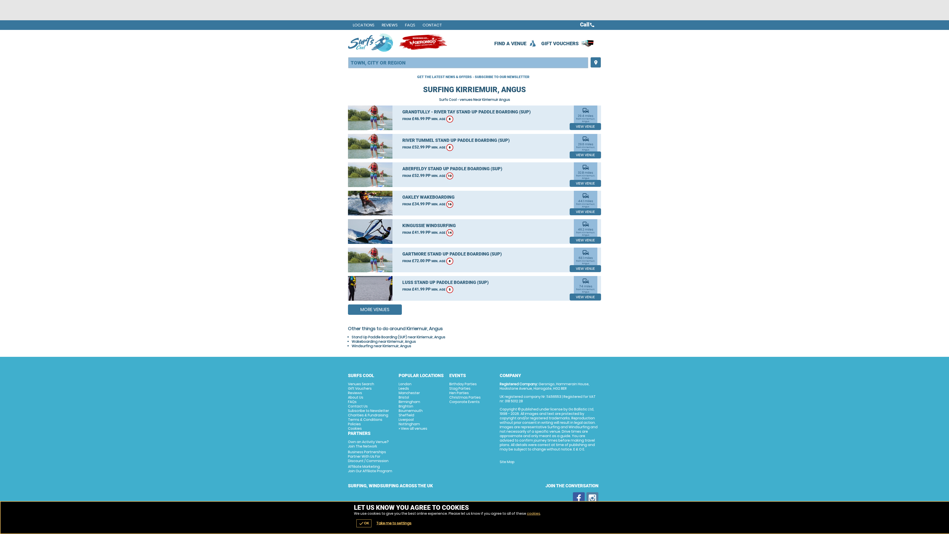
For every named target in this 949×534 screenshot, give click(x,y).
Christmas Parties (465, 397)
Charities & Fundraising (368, 415)
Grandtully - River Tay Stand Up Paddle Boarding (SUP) (466, 111)
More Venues (374, 309)
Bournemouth (411, 410)
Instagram (592, 498)
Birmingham (409, 401)
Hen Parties (459, 392)
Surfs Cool (448, 99)
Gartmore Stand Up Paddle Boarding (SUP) (452, 253)
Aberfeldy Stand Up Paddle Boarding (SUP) (452, 168)
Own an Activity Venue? (368, 444)
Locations (363, 25)
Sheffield (406, 415)
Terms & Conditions (365, 419)
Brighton (406, 406)
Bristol (404, 397)
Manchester (409, 392)
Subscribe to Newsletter (368, 410)
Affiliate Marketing (370, 468)
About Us (355, 397)
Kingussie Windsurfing (429, 225)
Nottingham (409, 424)
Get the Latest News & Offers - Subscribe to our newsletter (473, 77)
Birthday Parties (463, 384)
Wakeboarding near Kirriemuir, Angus (384, 341)
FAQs (410, 25)
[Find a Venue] (468, 62)
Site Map (507, 461)
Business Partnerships (368, 456)
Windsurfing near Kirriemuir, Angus (381, 345)
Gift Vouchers (560, 43)
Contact (432, 25)
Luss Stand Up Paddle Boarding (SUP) (445, 282)
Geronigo (423, 42)
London (405, 384)
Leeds (404, 388)
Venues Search (361, 384)
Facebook (579, 498)
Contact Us (358, 406)
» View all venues (413, 428)
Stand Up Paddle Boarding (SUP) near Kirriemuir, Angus (398, 337)
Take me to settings (393, 523)
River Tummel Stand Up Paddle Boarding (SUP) (456, 140)
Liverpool (406, 419)
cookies (533, 513)
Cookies (355, 428)
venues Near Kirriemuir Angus (485, 99)
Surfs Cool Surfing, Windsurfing (371, 42)
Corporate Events (464, 401)
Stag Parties (460, 388)
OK (364, 523)
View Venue (585, 126)
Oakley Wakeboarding (428, 197)
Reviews (390, 25)
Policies (354, 424)
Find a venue (510, 43)
